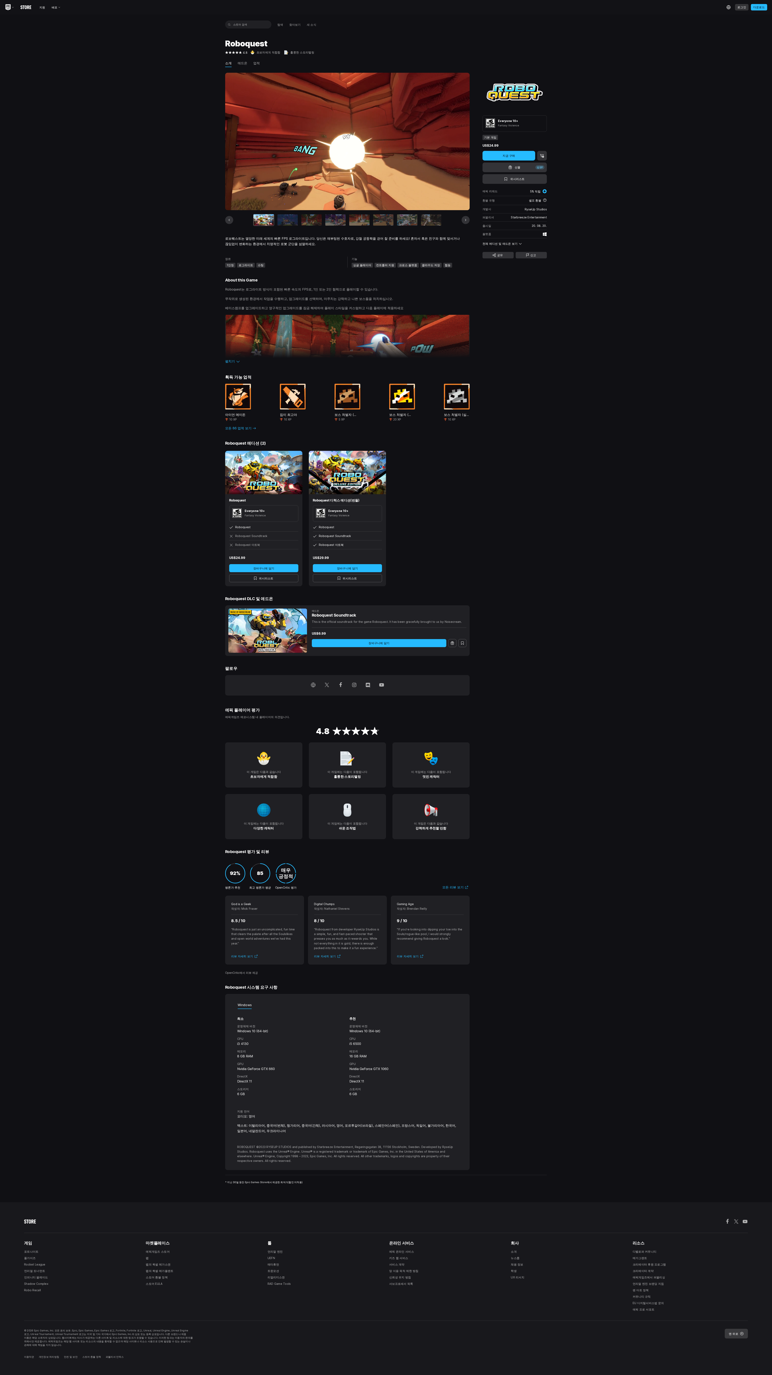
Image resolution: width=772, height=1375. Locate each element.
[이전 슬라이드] (229, 220)
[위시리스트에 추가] (462, 643)
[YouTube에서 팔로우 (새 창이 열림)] (381, 685)
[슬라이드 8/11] (431, 220)
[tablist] (347, 1005)
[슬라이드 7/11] (407, 220)
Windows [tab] (245, 1005)
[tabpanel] (347, 1055)
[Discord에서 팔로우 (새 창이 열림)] (368, 685)
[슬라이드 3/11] (311, 220)
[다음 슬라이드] (466, 220)
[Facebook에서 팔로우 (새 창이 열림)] (340, 685)
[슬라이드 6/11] (383, 220)
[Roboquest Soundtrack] (267, 631)
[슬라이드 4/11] (335, 220)
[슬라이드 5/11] (359, 220)
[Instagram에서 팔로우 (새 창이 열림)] (354, 685)
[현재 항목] (263, 220)
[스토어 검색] (229, 24)
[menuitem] (280, 24)
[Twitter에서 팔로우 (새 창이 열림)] (327, 685)
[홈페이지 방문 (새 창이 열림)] (313, 685)
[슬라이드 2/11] (287, 220)
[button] (347, 361)
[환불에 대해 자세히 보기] (545, 200)
